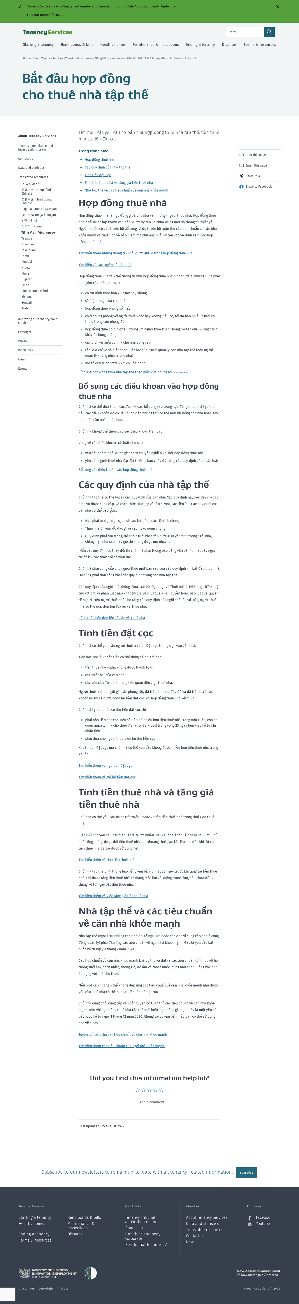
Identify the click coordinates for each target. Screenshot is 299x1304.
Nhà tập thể (135, 58)
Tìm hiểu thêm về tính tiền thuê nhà (107, 860)
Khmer (25, 273)
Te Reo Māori (30, 184)
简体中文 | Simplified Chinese (36, 191)
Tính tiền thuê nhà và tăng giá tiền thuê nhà (119, 183)
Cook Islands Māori (34, 291)
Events (22, 369)
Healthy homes (32, 1223)
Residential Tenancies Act (148, 1244)
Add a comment (152, 1102)
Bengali (26, 302)
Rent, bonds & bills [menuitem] (77, 44)
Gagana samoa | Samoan (39, 209)
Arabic (25, 308)
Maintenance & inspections (81, 1225)
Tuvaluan (27, 244)
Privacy (23, 341)
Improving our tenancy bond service (37, 321)
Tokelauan (28, 250)
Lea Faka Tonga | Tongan (38, 215)
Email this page (256, 165)
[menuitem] (40, 146)
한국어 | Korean (32, 226)
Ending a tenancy (34, 1234)
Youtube (263, 1223)
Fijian (25, 285)
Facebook (264, 1217)
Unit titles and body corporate (142, 1236)
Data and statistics (31, 168)
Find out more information (47, 15)
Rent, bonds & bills (84, 1217)
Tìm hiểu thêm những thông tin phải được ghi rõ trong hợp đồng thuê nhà (136, 253)
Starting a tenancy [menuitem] (38, 44)
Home (27, 58)
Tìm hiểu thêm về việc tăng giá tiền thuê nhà (113, 896)
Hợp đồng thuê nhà (100, 160)
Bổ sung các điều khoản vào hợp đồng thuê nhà (116, 470)
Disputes (74, 1234)
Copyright (24, 332)
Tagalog (26, 238)
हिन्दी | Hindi (29, 220)
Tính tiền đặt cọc (98, 175)
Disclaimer (25, 350)
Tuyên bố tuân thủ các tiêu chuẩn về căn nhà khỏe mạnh (123, 1035)
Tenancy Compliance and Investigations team (35, 147)
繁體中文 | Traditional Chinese (36, 201)
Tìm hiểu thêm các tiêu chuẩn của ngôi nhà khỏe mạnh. (122, 1046)
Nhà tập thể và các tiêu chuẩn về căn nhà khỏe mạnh (126, 190)
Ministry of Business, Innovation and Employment (48, 1273)
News (22, 359)
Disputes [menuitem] (229, 44)
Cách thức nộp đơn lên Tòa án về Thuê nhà (112, 618)
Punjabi (26, 262)
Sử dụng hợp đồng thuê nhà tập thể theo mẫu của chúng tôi (133, 372)
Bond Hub (134, 1228)
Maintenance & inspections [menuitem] (156, 44)
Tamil (25, 256)
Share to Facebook (259, 186)
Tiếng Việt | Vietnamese (110, 58)
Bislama (27, 297)
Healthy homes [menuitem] (113, 44)
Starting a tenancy (35, 1217)
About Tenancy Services (48, 58)
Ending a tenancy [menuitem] (200, 44)
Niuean (26, 268)
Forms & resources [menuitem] (260, 44)
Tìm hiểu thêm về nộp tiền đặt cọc (105, 765)
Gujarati (27, 279)
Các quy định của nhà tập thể (107, 167)
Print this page (256, 155)
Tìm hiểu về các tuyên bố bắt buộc (105, 265)
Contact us (25, 158)
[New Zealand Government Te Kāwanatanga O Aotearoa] (258, 1273)
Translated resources (79, 58)
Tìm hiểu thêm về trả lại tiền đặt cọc (107, 777)
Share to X (253, 176)
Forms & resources (35, 1240)
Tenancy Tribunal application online (141, 1219)
